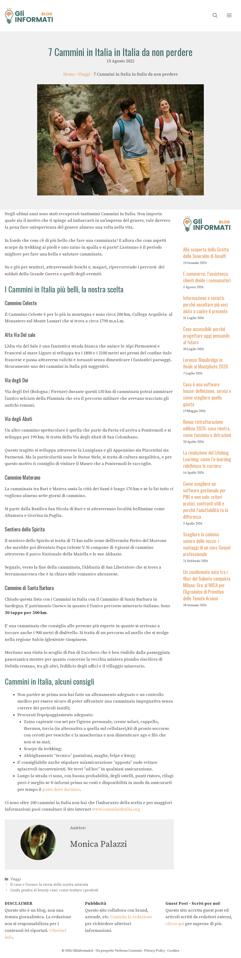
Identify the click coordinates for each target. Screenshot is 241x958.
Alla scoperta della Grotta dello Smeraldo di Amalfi (206, 252)
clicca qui (174, 923)
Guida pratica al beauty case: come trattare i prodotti (54, 890)
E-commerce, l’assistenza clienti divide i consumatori (207, 277)
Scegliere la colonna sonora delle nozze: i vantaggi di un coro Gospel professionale (206, 544)
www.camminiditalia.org (116, 809)
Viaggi (84, 74)
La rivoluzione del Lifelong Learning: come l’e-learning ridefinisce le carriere (207, 459)
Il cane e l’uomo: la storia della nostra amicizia (49, 885)
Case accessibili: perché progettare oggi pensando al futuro (206, 335)
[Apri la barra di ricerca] (215, 16)
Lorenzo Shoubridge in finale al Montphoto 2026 (205, 363)
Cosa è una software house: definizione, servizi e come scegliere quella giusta (207, 394)
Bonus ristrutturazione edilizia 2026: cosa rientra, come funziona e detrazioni (207, 428)
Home (69, 74)
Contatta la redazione (131, 917)
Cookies (173, 951)
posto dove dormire (60, 789)
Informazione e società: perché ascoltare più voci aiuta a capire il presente (205, 304)
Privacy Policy (154, 951)
